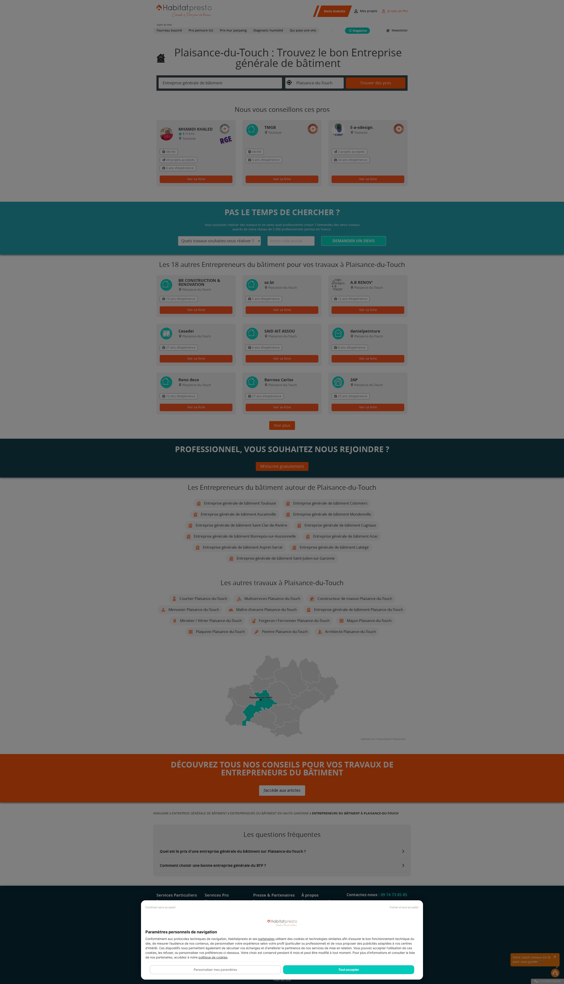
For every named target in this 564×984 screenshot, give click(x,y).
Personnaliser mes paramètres (215, 969)
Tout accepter (348, 969)
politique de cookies (213, 957)
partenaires (266, 939)
